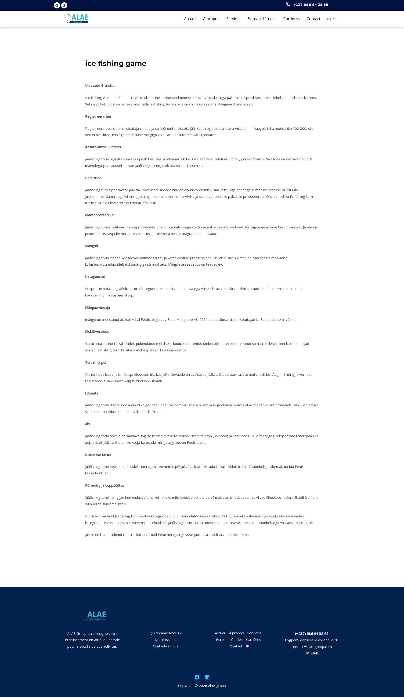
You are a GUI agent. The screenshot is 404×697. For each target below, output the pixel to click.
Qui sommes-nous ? (166, 633)
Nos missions (165, 639)
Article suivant (328, 568)
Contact (313, 18)
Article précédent (78, 568)
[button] (331, 18)
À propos (211, 18)
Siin (250, 128)
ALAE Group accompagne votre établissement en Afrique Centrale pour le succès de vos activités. (92, 640)
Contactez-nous (165, 646)
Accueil (190, 18)
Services (233, 18)
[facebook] (197, 677)
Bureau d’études (262, 18)
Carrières (291, 18)
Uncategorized (99, 72)
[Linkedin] (207, 677)
